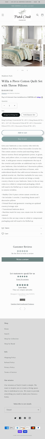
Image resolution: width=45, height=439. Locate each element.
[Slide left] (17, 70)
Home (6, 329)
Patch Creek (20, 435)
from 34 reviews (22, 279)
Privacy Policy (9, 367)
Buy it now (22, 139)
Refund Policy (9, 362)
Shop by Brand (9, 344)
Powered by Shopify (27, 435)
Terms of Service (10, 372)
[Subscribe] (38, 409)
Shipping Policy (10, 357)
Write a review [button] (22, 259)
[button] (2, 15)
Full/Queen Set (29, 115)
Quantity (4, 101)
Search (6, 334)
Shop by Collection (11, 339)
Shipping (4, 93)
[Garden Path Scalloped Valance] (22, 300)
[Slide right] (27, 70)
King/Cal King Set (11, 115)
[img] (22, 276)
